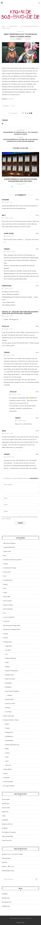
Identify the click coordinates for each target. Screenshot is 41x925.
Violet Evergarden (8, 781)
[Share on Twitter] (27, 113)
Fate (6, 654)
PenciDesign (28, 918)
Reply (37, 199)
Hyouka (5, 584)
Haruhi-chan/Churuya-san (12, 744)
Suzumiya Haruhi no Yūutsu (11, 720)
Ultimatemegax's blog (8, 870)
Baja (4, 555)
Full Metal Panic (7, 580)
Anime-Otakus (6, 799)
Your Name (8, 711)
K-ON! (5, 592)
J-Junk (3, 816)
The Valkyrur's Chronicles (9, 832)
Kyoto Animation (8, 609)
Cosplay (7, 728)
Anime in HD (7, 551)
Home (3, 26)
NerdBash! (5, 828)
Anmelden (4, 894)
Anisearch (10, 99)
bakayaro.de (5, 811)
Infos (4, 588)
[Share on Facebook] (25, 113)
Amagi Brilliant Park (9, 547)
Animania (6, 105)
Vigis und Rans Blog (7, 836)
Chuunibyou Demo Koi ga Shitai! (12, 559)
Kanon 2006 (6, 596)
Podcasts (5, 637)
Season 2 (7, 753)
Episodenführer (9, 740)
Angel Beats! (8, 646)
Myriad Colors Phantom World (11, 629)
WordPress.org (6, 906)
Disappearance (9, 732)
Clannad (5, 564)
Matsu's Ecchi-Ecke (7, 824)
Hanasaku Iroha (9, 675)
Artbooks (9, 695)
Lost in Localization (8, 617)
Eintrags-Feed (5, 898)
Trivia (7, 761)
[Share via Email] (31, 113)
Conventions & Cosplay (9, 568)
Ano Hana (8, 650)
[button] (3, 169)
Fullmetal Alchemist (10, 658)
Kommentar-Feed (6, 902)
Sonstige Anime (13, 26)
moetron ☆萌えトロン (8, 866)
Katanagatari (8, 683)
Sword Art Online (10, 703)
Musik (7, 748)
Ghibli (7, 662)
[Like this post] (23, 113)
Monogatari (8, 687)
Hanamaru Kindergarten (11, 670)
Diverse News (7, 572)
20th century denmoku (9, 543)
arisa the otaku (6, 807)
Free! (4, 576)
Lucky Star (6, 621)
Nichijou (5, 633)
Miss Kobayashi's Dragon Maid (11, 625)
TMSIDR (18, 39)
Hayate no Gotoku (10, 679)
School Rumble (9, 699)
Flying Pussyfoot (6, 858)
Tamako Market (7, 769)
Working (7, 707)
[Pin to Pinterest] (29, 113)
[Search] (39, 3)
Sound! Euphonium (8, 716)
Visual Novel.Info (7, 840)
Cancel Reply (34, 478)
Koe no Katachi (7, 600)
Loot (4, 613)
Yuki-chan (8, 765)
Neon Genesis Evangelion (12, 691)
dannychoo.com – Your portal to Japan (12, 854)
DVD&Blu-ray (9, 736)
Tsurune (5, 773)
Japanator (4, 862)
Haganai (7, 666)
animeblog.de (5, 803)
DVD (13, 105)
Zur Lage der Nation (8, 785)
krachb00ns (5, 820)
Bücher (7, 724)
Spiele (7, 757)
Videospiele (6, 777)
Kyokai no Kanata (8, 605)
